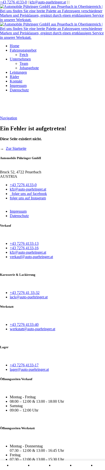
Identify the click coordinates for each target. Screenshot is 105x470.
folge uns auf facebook (28, 194)
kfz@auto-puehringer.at (48, 2)
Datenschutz (19, 90)
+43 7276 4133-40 (24, 324)
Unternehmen (20, 59)
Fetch (24, 55)
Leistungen (18, 72)
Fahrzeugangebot (23, 50)
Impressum (18, 85)
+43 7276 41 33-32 (25, 292)
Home (14, 46)
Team (24, 63)
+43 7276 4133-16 (24, 248)
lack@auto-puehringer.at (29, 297)
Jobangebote (29, 68)
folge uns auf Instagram (28, 198)
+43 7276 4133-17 (24, 365)
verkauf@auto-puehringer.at (31, 257)
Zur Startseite (16, 148)
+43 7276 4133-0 (13, 2)
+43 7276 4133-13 (24, 243)
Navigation (8, 118)
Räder (14, 77)
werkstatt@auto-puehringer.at (32, 329)
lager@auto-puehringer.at (29, 369)
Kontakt (16, 81)
